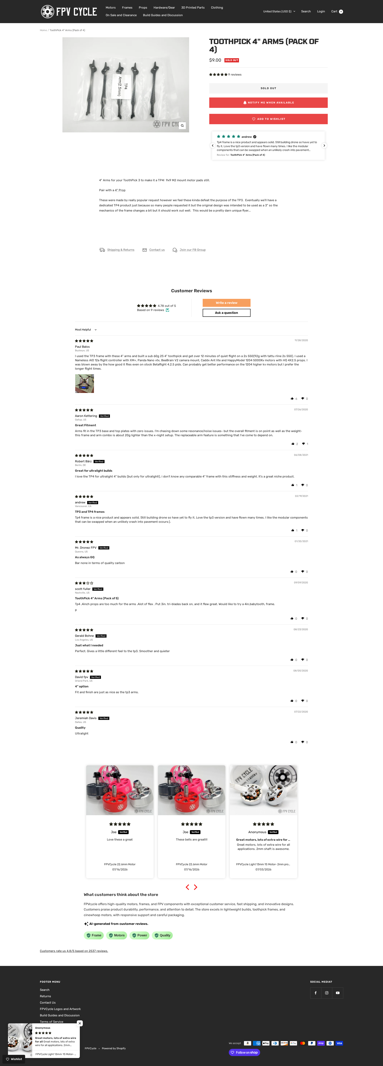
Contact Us (48, 1002)
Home (43, 30)
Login (321, 11)
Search (306, 11)
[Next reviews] (324, 145)
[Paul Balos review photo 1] (84, 383)
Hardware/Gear (164, 7)
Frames (127, 7)
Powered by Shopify (114, 1048)
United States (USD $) (277, 11)
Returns (45, 996)
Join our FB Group (193, 250)
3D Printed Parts (193, 7)
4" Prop (120, 190)
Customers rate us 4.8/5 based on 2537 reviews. (74, 951)
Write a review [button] (226, 303)
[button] (218, 74)
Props (143, 7)
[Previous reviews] (212, 145)
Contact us (157, 250)
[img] (84, 341)
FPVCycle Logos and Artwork (60, 1009)
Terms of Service (51, 1022)
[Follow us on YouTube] (337, 992)
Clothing (217, 7)
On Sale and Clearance (121, 15)
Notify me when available (271, 102)
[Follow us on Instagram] (326, 992)
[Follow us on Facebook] (315, 992)
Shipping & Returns (120, 250)
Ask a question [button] (226, 313)
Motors (111, 7)
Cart (336, 11)
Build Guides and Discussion (163, 15)
